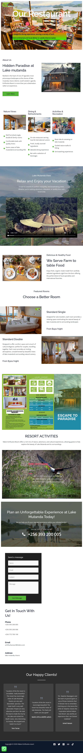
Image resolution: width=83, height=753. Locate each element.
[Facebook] (54, 744)
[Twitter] (59, 744)
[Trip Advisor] (68, 744)
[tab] (5, 44)
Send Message (17, 598)
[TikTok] (73, 744)
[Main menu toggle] (79, 4)
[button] (69, 44)
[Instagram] (63, 744)
